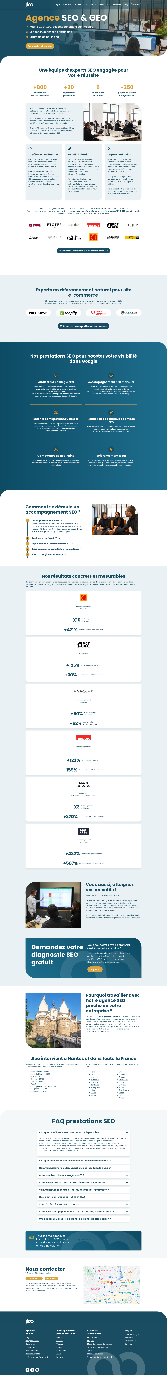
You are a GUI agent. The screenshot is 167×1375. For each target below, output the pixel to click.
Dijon (121, 1095)
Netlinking (128, 1337)
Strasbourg (124, 1090)
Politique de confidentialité (37, 1357)
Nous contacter (32, 1350)
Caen (93, 1092)
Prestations (79, 5)
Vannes (122, 1074)
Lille (92, 1077)
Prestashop (92, 1337)
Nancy (121, 1092)
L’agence (29, 1337)
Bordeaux (95, 1082)
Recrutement (31, 1347)
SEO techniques (131, 1341)
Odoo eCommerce (95, 1354)
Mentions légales (33, 1354)
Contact (135, 5)
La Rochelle (123, 1079)
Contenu (128, 1344)
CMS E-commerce (98, 5)
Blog (126, 5)
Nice (93, 1090)
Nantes (59, 1337)
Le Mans (122, 1085)
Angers (122, 1077)
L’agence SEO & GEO (63, 5)
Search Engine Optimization (66, 1143)
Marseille (95, 1079)
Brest (121, 1072)
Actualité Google (131, 1334)
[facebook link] (27, 1370)
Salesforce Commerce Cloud (99, 1357)
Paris (93, 1072)
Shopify (90, 1341)
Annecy (122, 1098)
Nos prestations (32, 1341)
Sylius (89, 1350)
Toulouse (95, 1085)
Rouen (121, 1087)
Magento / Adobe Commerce (99, 1344)
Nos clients (116, 5)
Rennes (94, 1095)
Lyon (93, 1074)
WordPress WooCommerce (98, 1347)
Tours (121, 1082)
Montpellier (96, 1087)
